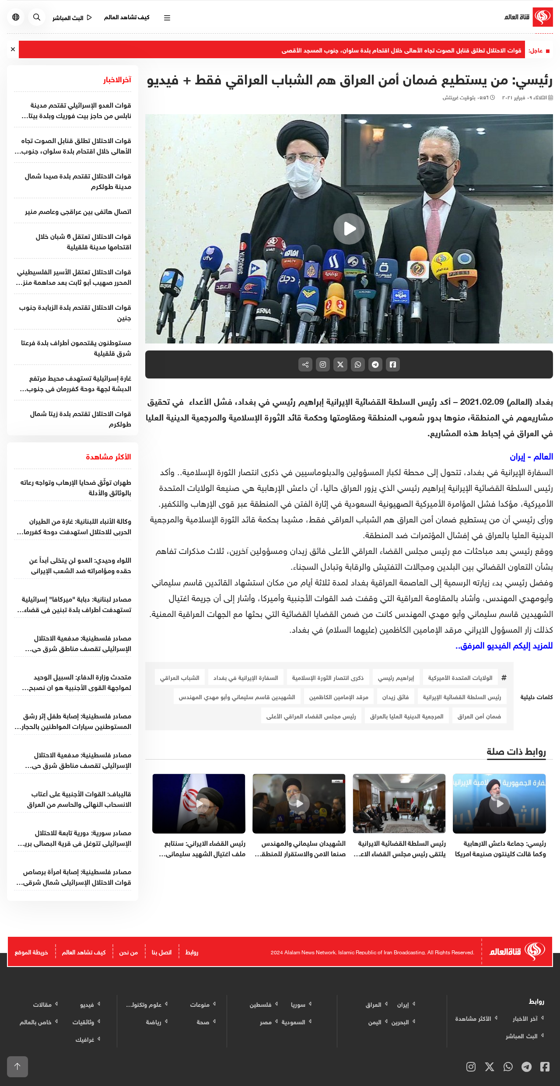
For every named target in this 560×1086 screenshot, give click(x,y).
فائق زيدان (395, 695)
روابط (192, 951)
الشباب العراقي (180, 676)
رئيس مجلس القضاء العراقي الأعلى (311, 715)
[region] (349, 228)
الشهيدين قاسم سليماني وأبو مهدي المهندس (237, 695)
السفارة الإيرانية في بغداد (246, 676)
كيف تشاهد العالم (127, 16)
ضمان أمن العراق (479, 715)
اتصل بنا (162, 951)
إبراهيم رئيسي (396, 676)
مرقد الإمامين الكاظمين (338, 695)
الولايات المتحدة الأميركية (460, 676)
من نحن (128, 951)
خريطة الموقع (31, 951)
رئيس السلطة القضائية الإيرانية (462, 695)
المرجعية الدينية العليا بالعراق (407, 715)
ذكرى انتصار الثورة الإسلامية (328, 676)
